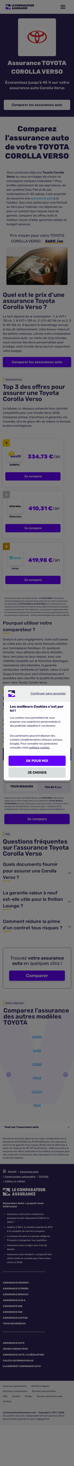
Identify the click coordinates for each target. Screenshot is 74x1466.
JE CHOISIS (37, 772)
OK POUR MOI (37, 761)
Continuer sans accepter (45, 694)
